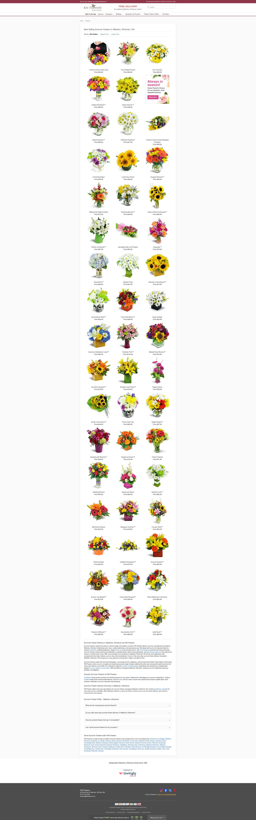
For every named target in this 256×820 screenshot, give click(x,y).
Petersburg (141, 745)
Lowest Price (115, 34)
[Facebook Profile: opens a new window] (165, 790)
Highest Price (104, 34)
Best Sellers (94, 34)
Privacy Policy (121, 812)
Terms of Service (110, 812)
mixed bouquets (144, 650)
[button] (250, 811)
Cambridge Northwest (149, 747)
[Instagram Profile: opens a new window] (161, 790)
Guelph (105, 747)
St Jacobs (101, 741)
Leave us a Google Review (166, 794)
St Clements (134, 741)
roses (118, 650)
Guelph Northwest (150, 749)
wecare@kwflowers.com (87, 796)
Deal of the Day (90, 14)
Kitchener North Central (126, 743)
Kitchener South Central (92, 745)
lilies (137, 677)
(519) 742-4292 (85, 794)
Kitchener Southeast (90, 741)
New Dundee (123, 749)
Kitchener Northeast (112, 745)
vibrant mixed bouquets (130, 666)
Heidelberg (123, 745)
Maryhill (102, 745)
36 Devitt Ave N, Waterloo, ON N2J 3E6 (92, 792)
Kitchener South (97, 747)
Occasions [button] (109, 14)
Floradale (128, 747)
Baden (159, 749)
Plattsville (94, 751)
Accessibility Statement (133, 812)
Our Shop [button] (165, 14)
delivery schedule (162, 689)
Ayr (143, 749)
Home (81, 21)
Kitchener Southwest (159, 743)
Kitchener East (132, 745)
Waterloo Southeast (102, 743)
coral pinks (106, 668)
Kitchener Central (140, 743)
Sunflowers (87, 677)
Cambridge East (89, 749)
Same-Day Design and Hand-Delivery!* (93, 1)
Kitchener (153, 739)
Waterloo (168, 739)
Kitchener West (110, 741)
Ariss (164, 749)
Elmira (149, 743)
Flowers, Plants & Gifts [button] (151, 14)
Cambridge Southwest (111, 749)
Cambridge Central (135, 749)
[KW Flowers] (94, 7)
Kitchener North (161, 741)
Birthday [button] (119, 14)
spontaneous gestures (154, 652)
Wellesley (111, 747)
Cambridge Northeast (164, 747)
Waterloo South (144, 741)
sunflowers (93, 650)
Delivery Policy (146, 812)
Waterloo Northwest (152, 745)
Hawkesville (99, 749)
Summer (101, 14)
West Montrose (137, 747)
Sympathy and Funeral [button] (132, 14)
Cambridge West (89, 743)
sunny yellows (95, 668)
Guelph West (119, 747)
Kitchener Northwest (123, 741)
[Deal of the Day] (157, 89)
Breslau (152, 741)
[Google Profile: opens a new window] (170, 790)
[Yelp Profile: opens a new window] (174, 790)
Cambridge (160, 739)
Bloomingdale (113, 743)
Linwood (100, 751)
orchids (86, 679)
